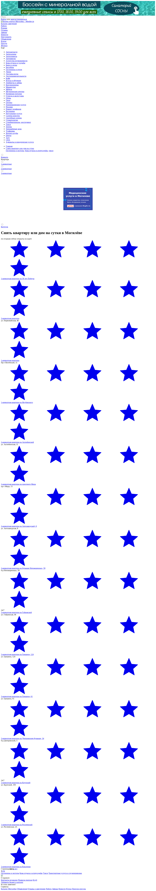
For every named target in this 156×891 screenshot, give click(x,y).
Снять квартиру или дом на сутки (20, 148)
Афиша (4, 32)
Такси (8, 124)
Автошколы (11, 59)
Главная (9, 146)
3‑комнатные (6, 173)
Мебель (9, 89)
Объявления (6, 39)
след (15, 869)
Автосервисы (11, 56)
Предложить (6, 37)
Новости (4, 35)
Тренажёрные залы (14, 129)
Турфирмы (10, 131)
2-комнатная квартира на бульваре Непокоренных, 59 (23, 568)
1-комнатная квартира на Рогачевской (16, 825)
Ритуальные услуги (14, 113)
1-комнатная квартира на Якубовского (17, 402)
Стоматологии (12, 120)
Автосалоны (11, 54)
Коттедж (4, 227)
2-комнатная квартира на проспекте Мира (18, 484)
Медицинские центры (15, 91)
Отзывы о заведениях (36, 889)
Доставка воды (12, 74)
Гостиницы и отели (14, 70)
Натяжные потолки (14, 94)
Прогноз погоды (79, 889)
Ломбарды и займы (14, 83)
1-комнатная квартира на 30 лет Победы (17, 279)
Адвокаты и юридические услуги (20, 142)
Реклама (9, 107)
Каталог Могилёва (8, 889)
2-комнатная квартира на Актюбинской (17, 442)
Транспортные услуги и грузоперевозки (65, 873)
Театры (9, 127)
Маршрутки (11, 87)
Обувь (8, 98)
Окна (8, 100)
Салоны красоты (13, 116)
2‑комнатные (6, 169)
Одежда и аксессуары (15, 96)
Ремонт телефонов (13, 109)
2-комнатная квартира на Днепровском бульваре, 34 (22, 738)
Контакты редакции (9, 880)
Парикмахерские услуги (16, 105)
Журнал (4, 46)
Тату (8, 138)
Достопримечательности (16, 76)
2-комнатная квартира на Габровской (16, 612)
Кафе (8, 78)
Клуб (35, 880)
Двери (8, 72)
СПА (8, 140)
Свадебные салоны (14, 118)
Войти (3, 19)
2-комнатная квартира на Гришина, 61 (17, 696)
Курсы (3, 41)
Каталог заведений (9, 24)
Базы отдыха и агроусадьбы (31, 873)
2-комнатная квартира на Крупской (15, 783)
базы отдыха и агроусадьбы (36, 151)
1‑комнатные (6, 164)
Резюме (4, 28)
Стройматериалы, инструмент (18, 122)
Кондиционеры (12, 85)
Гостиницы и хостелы (15, 151)
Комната (4, 157)
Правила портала (25, 880)
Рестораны (10, 111)
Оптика (9, 102)
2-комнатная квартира (10, 318)
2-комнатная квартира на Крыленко (16, 867)
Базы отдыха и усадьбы (15, 63)
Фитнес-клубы (12, 133)
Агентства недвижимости (16, 61)
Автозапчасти (11, 52)
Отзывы (4, 30)
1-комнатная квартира (10, 360)
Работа (4, 26)
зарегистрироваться (18, 19)
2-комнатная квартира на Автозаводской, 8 (19, 526)
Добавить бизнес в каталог (12, 882)
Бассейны (10, 67)
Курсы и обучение (13, 80)
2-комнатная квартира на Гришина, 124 (17, 654)
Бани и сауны (11, 65)
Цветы (8, 135)
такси (51, 151)
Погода (4, 43)
